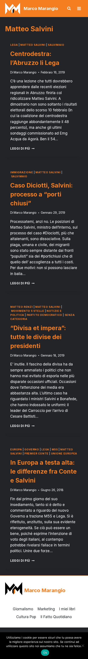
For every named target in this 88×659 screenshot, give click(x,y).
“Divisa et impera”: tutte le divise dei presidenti (38, 337)
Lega (14, 44)
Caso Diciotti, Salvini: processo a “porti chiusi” (41, 194)
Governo (31, 449)
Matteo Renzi (21, 306)
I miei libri (67, 609)
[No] (83, 645)
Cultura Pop (26, 617)
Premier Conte (36, 453)
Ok (45, 652)
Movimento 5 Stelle (27, 310)
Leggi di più (22, 148)
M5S (55, 449)
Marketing (46, 609)
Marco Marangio (25, 72)
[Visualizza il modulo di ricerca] (69, 8)
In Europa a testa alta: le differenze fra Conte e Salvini (43, 471)
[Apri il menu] (79, 8)
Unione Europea (64, 453)
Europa (16, 449)
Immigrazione (21, 172)
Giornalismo (23, 609)
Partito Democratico (44, 315)
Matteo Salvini (32, 44)
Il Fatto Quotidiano (56, 617)
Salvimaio (56, 44)
